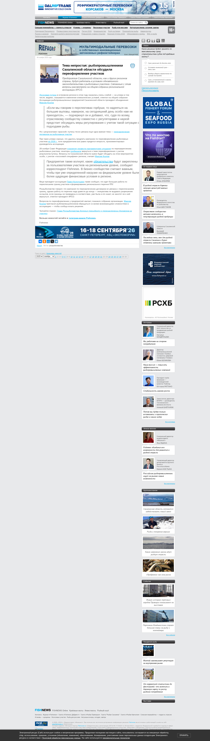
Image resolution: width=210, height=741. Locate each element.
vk (143, 40)
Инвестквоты (101, 23)
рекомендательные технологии (116, 738)
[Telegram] (56, 241)
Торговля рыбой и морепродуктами (65, 34)
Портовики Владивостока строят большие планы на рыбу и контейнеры (158, 627)
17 (90, 257)
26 (115, 257)
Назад (39, 246)
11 (74, 257)
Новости (40, 41)
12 (77, 257)
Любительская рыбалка (44, 37)
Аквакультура (145, 31)
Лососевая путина (47, 95)
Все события (170, 635)
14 (82, 257)
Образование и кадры (136, 34)
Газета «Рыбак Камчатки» (163, 17)
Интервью (147, 323)
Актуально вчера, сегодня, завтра (144, 28)
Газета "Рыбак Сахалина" (140, 17)
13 (80, 257)
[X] (52, 241)
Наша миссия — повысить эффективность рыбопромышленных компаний (156, 367)
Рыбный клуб (119, 23)
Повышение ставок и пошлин (93, 34)
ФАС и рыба (152, 34)
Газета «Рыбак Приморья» (116, 17)
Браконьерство (100, 31)
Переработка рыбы (130, 31)
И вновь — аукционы (82, 28)
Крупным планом (150, 490)
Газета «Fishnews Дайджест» (93, 17)
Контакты (46, 17)
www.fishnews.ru (57, 724)
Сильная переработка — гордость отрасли (53, 28)
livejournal (163, 40)
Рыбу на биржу (114, 31)
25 (112, 257)
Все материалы (169, 247)
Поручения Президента (44, 31)
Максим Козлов (46, 103)
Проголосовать (150, 90)
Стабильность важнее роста (156, 391)
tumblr (158, 40)
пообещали (75, 151)
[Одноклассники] (44, 241)
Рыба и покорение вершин (158, 532)
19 (96, 257)
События (147, 581)
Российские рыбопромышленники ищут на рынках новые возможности (158, 476)
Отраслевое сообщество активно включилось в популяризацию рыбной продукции (158, 214)
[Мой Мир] (48, 241)
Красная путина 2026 (116, 34)
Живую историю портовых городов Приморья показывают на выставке (158, 602)
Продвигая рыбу (150, 642)
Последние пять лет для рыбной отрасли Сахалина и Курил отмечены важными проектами (157, 240)
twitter (148, 40)
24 (109, 257)
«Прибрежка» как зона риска (158, 575)
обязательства (103, 161)
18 (93, 257)
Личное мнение (149, 429)
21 (101, 257)
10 (72, 257)
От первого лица (150, 167)
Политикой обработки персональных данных (61, 738)
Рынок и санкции (42, 34)
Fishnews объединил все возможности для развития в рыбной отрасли (156, 450)
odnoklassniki (153, 40)
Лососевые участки (101, 28)
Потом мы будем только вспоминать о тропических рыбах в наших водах (155, 414)
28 (120, 257)
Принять (184, 735)
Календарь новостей (54, 253)
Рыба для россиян (120, 28)
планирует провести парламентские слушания (89, 148)
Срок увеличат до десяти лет (159, 63)
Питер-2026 (87, 31)
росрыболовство (56, 246)
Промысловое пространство (68, 31)
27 (118, 257)
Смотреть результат (150, 88)
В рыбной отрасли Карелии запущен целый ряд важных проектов (155, 188)
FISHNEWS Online (65, 23)
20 (99, 257)
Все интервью (170, 422)
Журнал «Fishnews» (70, 17)
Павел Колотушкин (75, 182)
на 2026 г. (52, 141)
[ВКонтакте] (40, 241)
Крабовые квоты (83, 23)
